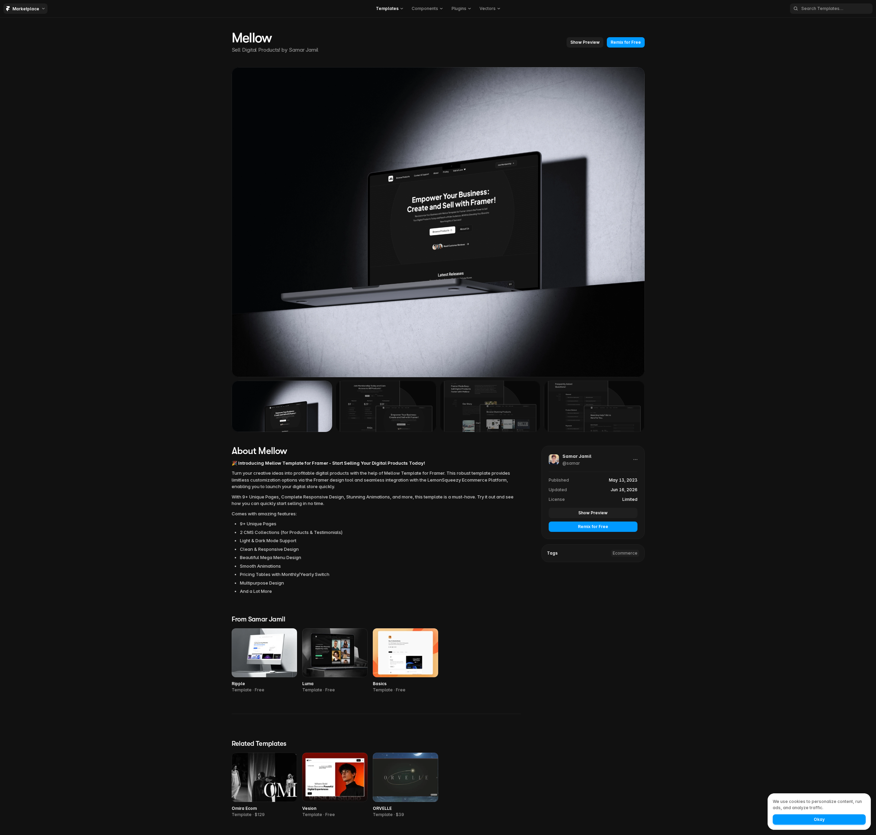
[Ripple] (264, 660)
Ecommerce (625, 553)
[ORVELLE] (405, 785)
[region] (438, 222)
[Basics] (405, 660)
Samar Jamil (303, 50)
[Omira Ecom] (264, 785)
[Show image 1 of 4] (282, 406)
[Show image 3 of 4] (490, 406)
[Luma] (335, 660)
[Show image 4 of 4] (594, 406)
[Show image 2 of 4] (386, 406)
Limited (629, 499)
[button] (389, 8)
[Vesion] (335, 785)
